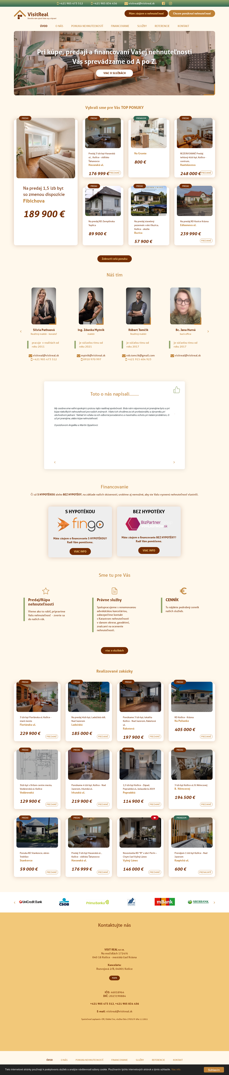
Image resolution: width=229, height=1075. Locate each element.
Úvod (43, 26)
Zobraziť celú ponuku (114, 258)
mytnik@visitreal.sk (92, 355)
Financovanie (120, 26)
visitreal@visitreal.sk (45, 355)
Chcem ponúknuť (192, 13)
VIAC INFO (80, 551)
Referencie (162, 26)
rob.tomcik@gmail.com (140, 355)
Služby (142, 26)
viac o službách (114, 650)
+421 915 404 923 (139, 359)
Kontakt (183, 26)
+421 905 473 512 (44, 359)
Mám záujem (146, 13)
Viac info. (176, 1069)
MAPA (114, 977)
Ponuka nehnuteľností (87, 26)
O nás (59, 26)
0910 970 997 (91, 359)
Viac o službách (114, 73)
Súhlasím (214, 1070)
